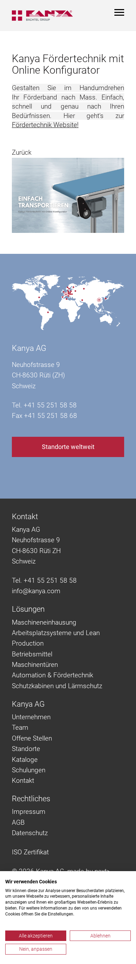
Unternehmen (31, 717)
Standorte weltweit (68, 446)
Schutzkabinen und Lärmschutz (57, 686)
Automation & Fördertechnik (52, 675)
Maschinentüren (35, 665)
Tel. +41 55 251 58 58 (44, 580)
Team (20, 727)
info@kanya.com (36, 591)
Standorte (26, 749)
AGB (18, 822)
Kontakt (23, 781)
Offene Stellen (32, 738)
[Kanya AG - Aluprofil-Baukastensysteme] (42, 15)
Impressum (28, 812)
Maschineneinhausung (44, 622)
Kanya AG (29, 348)
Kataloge (25, 760)
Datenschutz (30, 833)
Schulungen (28, 770)
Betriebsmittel (32, 654)
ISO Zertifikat (30, 852)
